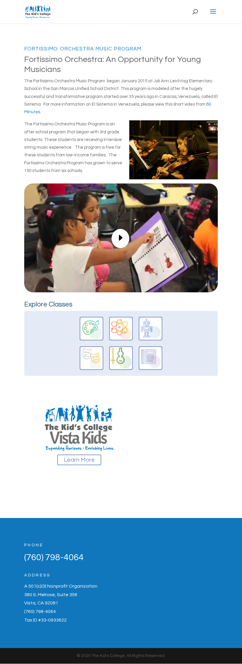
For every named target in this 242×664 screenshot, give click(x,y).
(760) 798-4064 (54, 557)
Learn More (79, 460)
